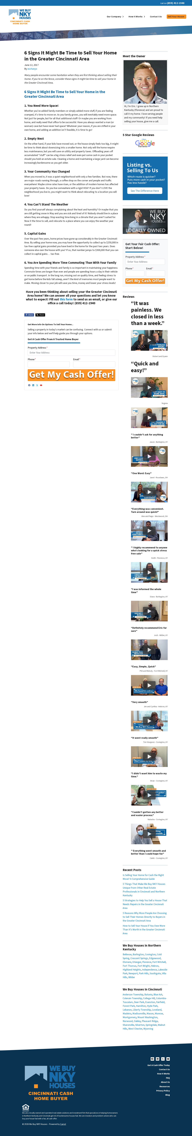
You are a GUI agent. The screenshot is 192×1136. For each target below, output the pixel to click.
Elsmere (127, 962)
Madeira (127, 1013)
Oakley (137, 1021)
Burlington (138, 954)
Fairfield (160, 1002)
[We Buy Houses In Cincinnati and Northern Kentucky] (145, 143)
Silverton (139, 1025)
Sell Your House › (176, 16)
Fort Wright (144, 966)
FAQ (168, 1077)
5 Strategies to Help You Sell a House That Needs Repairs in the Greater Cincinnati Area (145, 904)
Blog (167, 1094)
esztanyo (32, 69)
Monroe (159, 1013)
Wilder (131, 977)
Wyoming (148, 1029)
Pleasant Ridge (150, 1021)
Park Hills (144, 973)
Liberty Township (142, 1010)
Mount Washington (147, 1017)
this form (66, 299)
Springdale (151, 1025)
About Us (165, 1082)
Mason (150, 1013)
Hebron (155, 966)
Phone (32, 359)
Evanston (150, 1002)
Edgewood (155, 958)
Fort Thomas (129, 966)
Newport (133, 973)
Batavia (148, 994)
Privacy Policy (163, 1090)
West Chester (135, 1029)
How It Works (136, 16)
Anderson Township (133, 994)
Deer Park (139, 1002)
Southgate (155, 973)
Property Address (38, 348)
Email (76, 359)
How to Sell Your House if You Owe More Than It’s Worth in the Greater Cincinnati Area (144, 929)
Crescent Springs (139, 958)
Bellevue (127, 954)
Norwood (128, 1021)
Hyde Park (152, 1006)
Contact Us (156, 16)
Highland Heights (132, 969)
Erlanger (136, 962)
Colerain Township (132, 998)
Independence (149, 969)
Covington (150, 954)
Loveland (156, 1010)
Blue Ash (157, 994)
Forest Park (129, 1006)
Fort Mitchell (159, 962)
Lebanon (127, 1010)
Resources (165, 1086)
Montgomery (129, 1017)
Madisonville (138, 1013)
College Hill (149, 998)
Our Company (114, 16)
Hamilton (141, 1006)
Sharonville (128, 1025)
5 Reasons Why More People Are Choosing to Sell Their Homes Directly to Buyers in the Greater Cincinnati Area (145, 916)
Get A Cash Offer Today (158, 1065)
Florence (146, 962)
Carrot (63, 1124)
